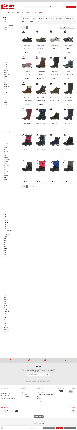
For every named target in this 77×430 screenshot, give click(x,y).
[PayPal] (7, 411)
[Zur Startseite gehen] (7, 6)
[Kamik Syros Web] (41, 36)
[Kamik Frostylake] (41, 140)
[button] (2, 428)
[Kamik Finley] (68, 166)
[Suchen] (50, 7)
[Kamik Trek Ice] (68, 62)
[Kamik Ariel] (27, 88)
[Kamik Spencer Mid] (55, 88)
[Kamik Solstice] (55, 36)
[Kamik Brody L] (55, 114)
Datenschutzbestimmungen (31, 381)
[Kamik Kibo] (27, 36)
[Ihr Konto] (64, 7)
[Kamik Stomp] (68, 114)
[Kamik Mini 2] (27, 140)
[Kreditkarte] (16, 411)
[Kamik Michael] (68, 88)
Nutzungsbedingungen (42, 381)
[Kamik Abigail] (55, 62)
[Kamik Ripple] (68, 36)
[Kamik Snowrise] (41, 166)
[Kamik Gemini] (27, 166)
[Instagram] (62, 391)
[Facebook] (59, 391)
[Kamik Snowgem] (41, 62)
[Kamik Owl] (55, 140)
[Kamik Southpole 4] (41, 114)
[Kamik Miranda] (27, 114)
